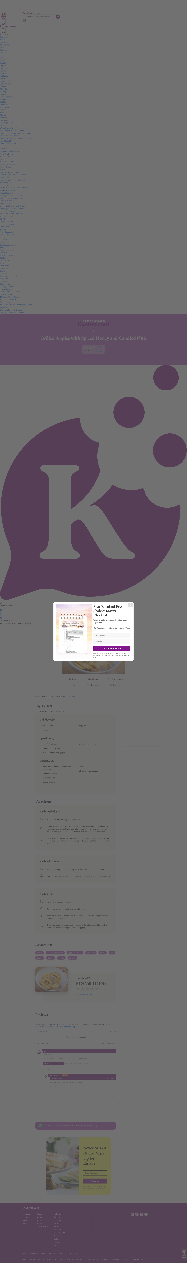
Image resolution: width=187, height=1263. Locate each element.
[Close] (130, 605)
